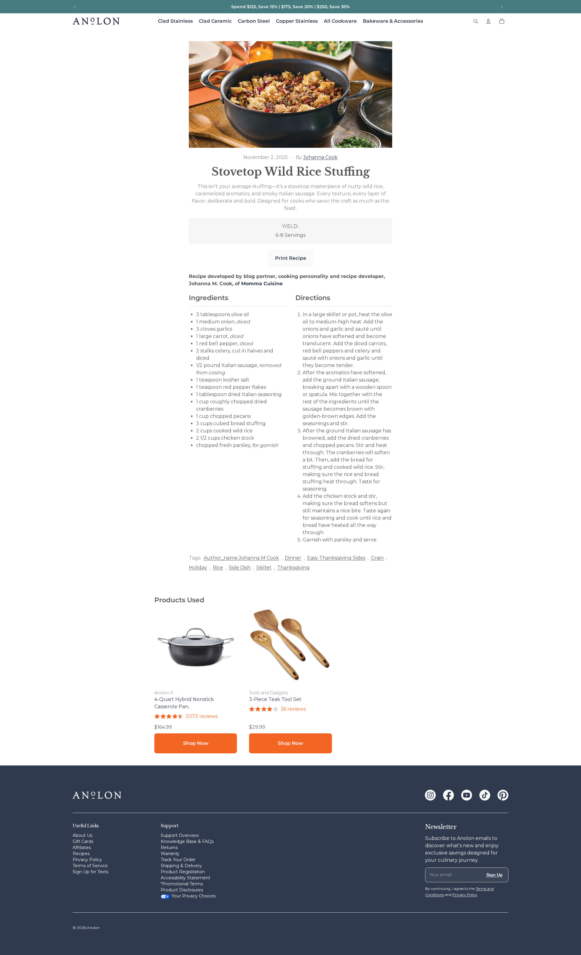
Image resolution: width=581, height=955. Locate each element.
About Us (82, 835)
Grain (377, 558)
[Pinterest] (502, 795)
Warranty (170, 853)
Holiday (198, 567)
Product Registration (183, 871)
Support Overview (180, 835)
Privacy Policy (87, 859)
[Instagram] (430, 795)
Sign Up (494, 874)
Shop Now (195, 743)
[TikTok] (484, 795)
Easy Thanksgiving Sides (336, 558)
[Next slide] (501, 6)
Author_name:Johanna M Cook (241, 558)
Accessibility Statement (185, 878)
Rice (218, 567)
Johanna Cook (320, 157)
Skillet (263, 567)
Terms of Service (90, 865)
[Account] (488, 21)
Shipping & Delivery (181, 865)
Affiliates (82, 847)
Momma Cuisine (262, 283)
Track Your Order (178, 859)
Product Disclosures (182, 890)
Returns (169, 847)
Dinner (293, 558)
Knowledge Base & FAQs (187, 841)
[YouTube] (466, 795)
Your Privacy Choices (193, 896)
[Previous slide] (74, 6)
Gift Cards (83, 841)
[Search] (475, 21)
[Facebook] (448, 795)
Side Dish (240, 567)
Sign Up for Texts (90, 871)
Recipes (81, 853)
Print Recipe (290, 258)
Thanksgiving (293, 567)
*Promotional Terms (182, 884)
